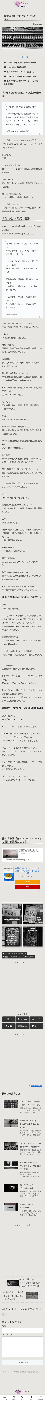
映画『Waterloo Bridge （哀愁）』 (21, 72)
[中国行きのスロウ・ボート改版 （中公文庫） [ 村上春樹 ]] (9, 874)
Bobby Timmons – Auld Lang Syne (21, 76)
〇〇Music (30, 957)
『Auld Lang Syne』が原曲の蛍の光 (21, 63)
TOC (19, 57)
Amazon (27, 881)
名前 (4, 1326)
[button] (36, 1026)
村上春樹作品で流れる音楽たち (15, 953)
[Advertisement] (22, 986)
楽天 (27, 886)
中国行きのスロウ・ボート (14, 957)
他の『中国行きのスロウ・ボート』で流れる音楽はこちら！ (21, 82)
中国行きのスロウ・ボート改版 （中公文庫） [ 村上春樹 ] (27, 870)
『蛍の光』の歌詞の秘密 (16, 67)
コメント (7, 1334)
